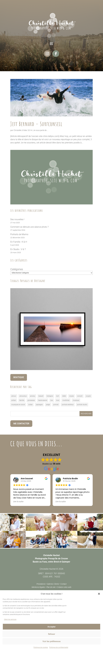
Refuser (51, 634)
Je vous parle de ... (40, 130)
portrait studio (82, 405)
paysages (39, 405)
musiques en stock (18, 405)
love (57, 400)
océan (30, 405)
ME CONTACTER (21, 423)
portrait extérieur (68, 405)
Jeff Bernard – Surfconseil (36, 123)
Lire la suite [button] (18, 501)
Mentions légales (38, 587)
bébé (64, 396)
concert (79, 396)
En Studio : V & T (18, 249)
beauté (40, 396)
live (51, 400)
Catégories (16, 269)
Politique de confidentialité (58, 647)
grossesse (31, 400)
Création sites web (64, 587)
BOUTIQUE (18, 377)
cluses (71, 396)
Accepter (51, 627)
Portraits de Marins (19, 234)
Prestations (40, 584)
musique (76, 400)
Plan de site (50, 587)
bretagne (50, 396)
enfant (13, 400)
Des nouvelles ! (17, 219)
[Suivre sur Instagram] (47, 53)
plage (48, 405)
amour (13, 396)
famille (21, 400)
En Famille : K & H (18, 242)
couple (88, 396)
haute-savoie (42, 400)
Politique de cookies (41, 647)
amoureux (23, 396)
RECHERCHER (86, 414)
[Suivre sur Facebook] (55, 53)
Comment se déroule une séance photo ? (29, 227)
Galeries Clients (53, 584)
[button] (99, 593)
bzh (57, 396)
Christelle (17, 130)
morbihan (65, 400)
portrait (55, 405)
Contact (63, 584)
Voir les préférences (52, 641)
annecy (32, 396)
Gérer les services (10, 619)
